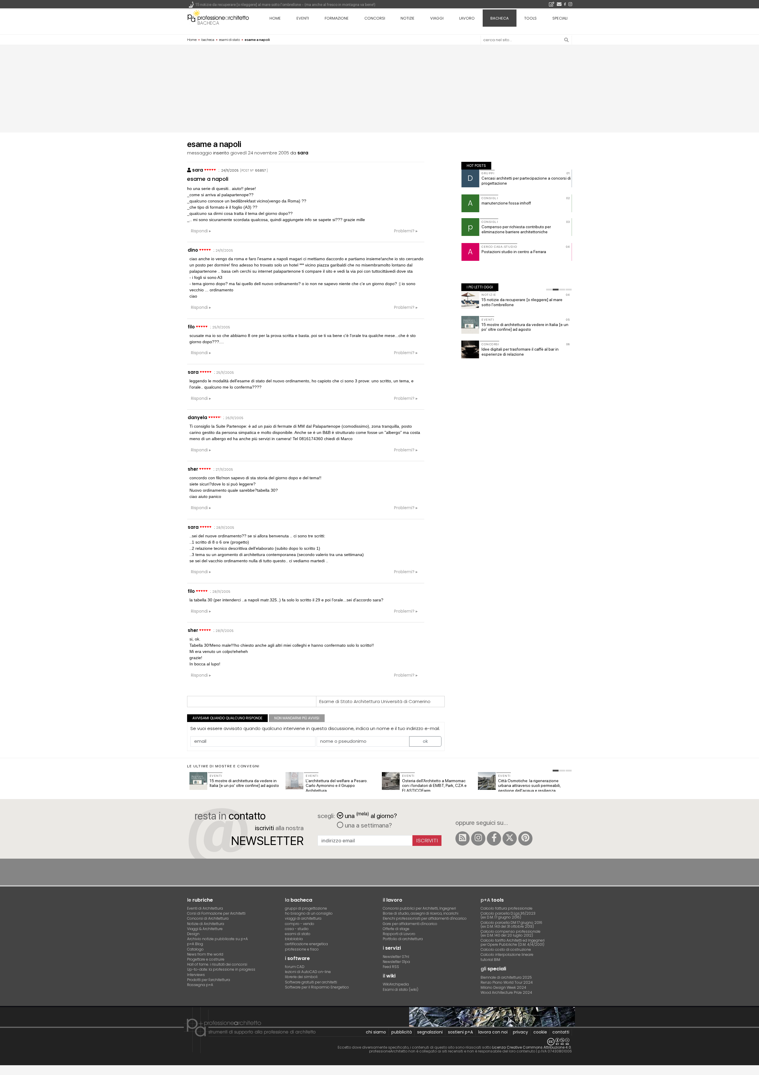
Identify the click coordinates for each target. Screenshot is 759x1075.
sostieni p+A (460, 1032)
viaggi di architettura (303, 918)
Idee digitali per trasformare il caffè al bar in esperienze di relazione (520, 352)
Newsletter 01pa (396, 961)
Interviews (196, 974)
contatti (560, 1032)
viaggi (437, 18)
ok (425, 741)
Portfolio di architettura (403, 938)
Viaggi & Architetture (205, 928)
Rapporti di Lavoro (399, 933)
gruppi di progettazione (306, 908)
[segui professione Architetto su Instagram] (478, 838)
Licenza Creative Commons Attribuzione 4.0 (531, 1047)
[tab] (549, 289)
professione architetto (218, 17)
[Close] (3, 1072)
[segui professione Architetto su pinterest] (525, 838)
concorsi (374, 18)
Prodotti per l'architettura (208, 979)
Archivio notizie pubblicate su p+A (217, 938)
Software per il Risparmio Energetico (317, 987)
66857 (260, 170)
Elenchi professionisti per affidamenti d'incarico (425, 918)
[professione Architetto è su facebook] (494, 838)
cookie (540, 1032)
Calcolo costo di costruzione (506, 949)
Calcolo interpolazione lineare (507, 954)
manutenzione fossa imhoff (506, 203)
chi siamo (376, 1032)
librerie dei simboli (301, 976)
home (275, 18)
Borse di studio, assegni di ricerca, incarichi (420, 913)
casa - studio (297, 928)
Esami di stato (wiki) (400, 989)
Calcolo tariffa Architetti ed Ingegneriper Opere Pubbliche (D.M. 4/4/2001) (513, 942)
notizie (407, 18)
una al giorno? (371, 815)
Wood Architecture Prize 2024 (506, 992)
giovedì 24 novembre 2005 (259, 153)
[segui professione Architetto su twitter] (510, 838)
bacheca (208, 23)
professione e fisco (302, 949)
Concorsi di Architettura (208, 918)
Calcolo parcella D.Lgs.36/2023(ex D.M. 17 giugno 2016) (508, 915)
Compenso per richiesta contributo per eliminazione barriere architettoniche (516, 229)
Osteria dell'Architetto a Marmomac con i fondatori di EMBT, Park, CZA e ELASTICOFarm (434, 785)
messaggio (199, 153)
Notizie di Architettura (205, 923)
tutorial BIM (490, 959)
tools (530, 18)
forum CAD (294, 966)
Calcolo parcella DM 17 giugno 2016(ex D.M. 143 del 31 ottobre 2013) (511, 924)
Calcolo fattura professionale (506, 908)
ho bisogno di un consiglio (309, 913)
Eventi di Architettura (205, 908)
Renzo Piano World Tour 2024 (507, 982)
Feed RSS (391, 966)
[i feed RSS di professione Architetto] (462, 838)
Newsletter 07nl (396, 956)
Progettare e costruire (205, 959)
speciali (559, 18)
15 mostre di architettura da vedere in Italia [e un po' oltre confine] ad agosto (524, 327)
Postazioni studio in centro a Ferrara (513, 251)
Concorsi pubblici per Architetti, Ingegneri (419, 908)
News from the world (205, 954)
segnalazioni (430, 1032)
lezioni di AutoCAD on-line (308, 971)
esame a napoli (207, 179)
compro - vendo (299, 923)
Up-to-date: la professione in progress (221, 969)
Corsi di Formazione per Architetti (216, 913)
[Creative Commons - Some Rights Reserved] (379, 1041)
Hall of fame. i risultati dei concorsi (217, 964)
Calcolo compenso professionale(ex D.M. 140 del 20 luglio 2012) (510, 933)
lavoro (467, 18)
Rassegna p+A (200, 984)
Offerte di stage (396, 928)
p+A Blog (195, 943)
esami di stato (297, 933)
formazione (337, 18)
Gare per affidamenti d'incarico (410, 923)
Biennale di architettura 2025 (506, 977)
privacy (520, 1032)
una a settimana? (367, 825)
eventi (302, 18)
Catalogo (195, 949)
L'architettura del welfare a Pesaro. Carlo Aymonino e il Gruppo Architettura (336, 785)
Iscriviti (427, 840)
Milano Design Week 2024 (503, 987)
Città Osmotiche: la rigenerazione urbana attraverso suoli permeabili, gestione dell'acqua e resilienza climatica (529, 788)
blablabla (294, 938)
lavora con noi (493, 1032)
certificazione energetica (306, 943)
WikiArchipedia (396, 984)
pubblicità (401, 1032)
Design (193, 933)
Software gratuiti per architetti (311, 982)
